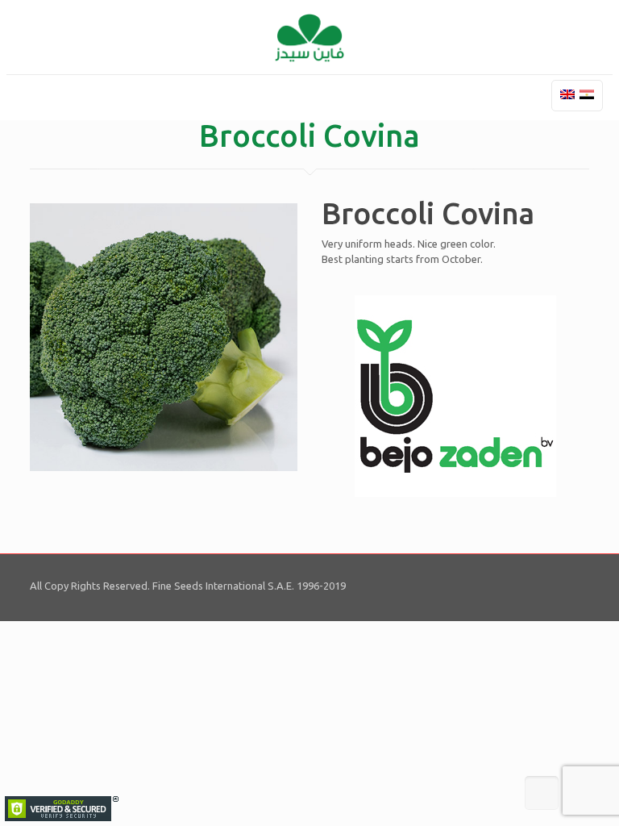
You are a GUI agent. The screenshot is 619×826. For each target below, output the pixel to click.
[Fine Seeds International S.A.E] (309, 37)
